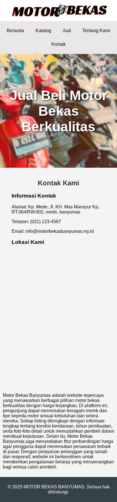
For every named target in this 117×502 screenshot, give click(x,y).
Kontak (58, 44)
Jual (66, 30)
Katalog (43, 30)
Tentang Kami (96, 30)
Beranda (15, 30)
